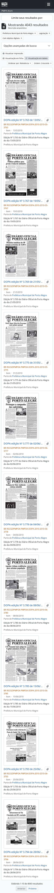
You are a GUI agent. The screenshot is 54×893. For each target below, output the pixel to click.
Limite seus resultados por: (27, 17)
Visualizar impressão (14, 53)
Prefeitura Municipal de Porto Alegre (29, 133)
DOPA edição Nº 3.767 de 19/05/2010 (24, 200)
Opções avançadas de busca (20, 45)
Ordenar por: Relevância (18, 63)
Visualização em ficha (14, 58)
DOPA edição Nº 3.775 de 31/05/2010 (24, 362)
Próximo (33, 888)
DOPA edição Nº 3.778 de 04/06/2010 (24, 524)
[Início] (5, 4)
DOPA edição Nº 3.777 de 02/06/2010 (24, 443)
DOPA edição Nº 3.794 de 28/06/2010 (24, 852)
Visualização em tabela (37, 58)
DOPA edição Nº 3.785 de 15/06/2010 (24, 686)
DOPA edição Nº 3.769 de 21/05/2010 (24, 281)
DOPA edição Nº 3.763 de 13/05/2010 (24, 120)
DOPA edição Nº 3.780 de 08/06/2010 (24, 605)
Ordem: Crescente (42, 63)
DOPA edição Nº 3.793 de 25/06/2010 (24, 769)
